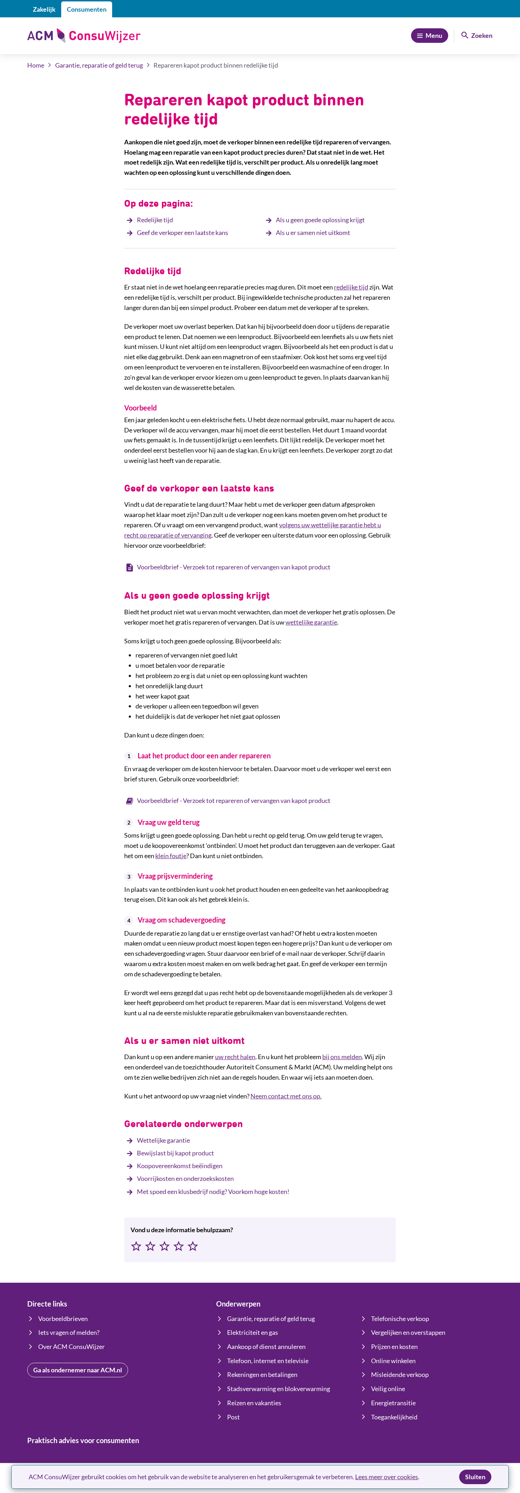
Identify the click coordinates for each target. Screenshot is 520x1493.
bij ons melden (342, 1057)
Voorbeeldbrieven (63, 1318)
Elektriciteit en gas (252, 1332)
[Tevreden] (178, 1247)
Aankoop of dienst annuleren (266, 1346)
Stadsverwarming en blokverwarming (278, 1388)
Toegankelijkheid (394, 1417)
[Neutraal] (164, 1247)
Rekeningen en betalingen (262, 1374)
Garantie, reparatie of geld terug (99, 65)
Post (233, 1417)
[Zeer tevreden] (192, 1247)
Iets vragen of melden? (68, 1332)
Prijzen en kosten (394, 1346)
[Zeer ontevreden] (136, 1247)
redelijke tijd (351, 287)
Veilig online (388, 1388)
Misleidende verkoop (400, 1374)
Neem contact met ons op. (286, 1096)
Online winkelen (393, 1361)
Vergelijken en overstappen (408, 1332)
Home (35, 65)
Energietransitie (393, 1403)
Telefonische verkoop (400, 1318)
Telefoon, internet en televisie (267, 1361)
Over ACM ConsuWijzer (71, 1346)
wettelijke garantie (311, 622)
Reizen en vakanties (254, 1403)
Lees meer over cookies (386, 1477)
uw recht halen (235, 1057)
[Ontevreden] (150, 1247)
